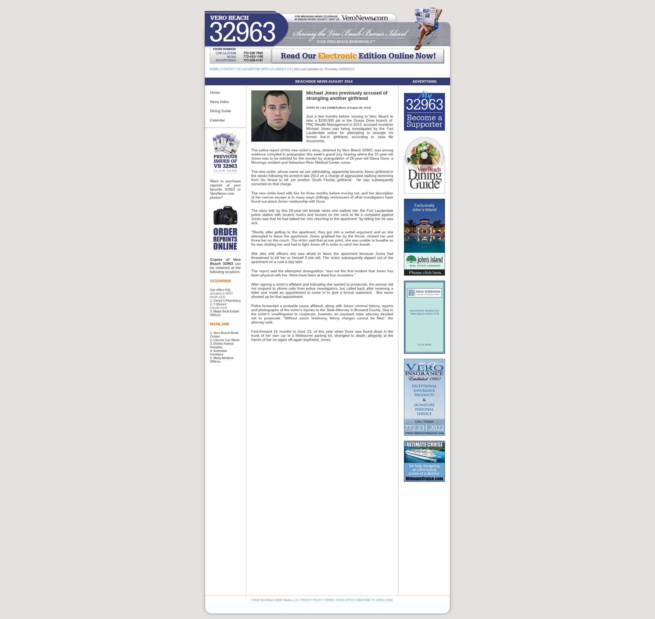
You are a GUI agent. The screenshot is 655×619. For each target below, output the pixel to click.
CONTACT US (231, 69)
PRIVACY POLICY (312, 600)
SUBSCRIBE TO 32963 (370, 600)
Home (215, 92)
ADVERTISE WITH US (258, 69)
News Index (219, 102)
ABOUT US (283, 69)
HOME (214, 69)
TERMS (329, 600)
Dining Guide (220, 111)
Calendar (217, 120)
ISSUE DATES (344, 600)
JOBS (389, 600)
